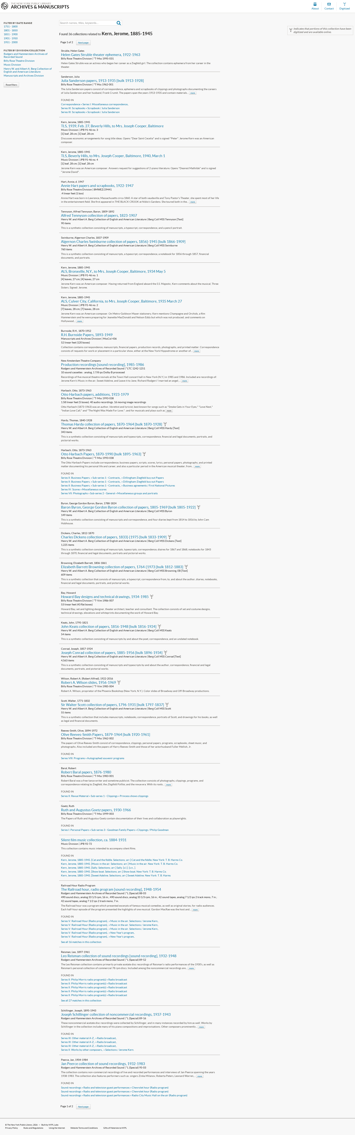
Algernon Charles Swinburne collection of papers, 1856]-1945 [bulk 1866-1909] (123, 242)
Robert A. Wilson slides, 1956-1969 (88, 682)
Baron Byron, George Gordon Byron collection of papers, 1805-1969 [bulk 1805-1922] (128, 507)
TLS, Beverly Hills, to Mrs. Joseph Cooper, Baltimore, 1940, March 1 (113, 156)
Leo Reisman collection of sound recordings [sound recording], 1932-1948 (118, 956)
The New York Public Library (19, 1125)
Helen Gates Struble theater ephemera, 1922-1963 (100, 55)
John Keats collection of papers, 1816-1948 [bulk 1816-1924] (108, 626)
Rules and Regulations (33, 1128)
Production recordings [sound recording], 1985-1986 (102, 365)
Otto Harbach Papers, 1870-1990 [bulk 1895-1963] (101, 454)
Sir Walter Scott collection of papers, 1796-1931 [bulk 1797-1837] (112, 705)
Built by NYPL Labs (49, 1125)
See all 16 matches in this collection (81, 941)
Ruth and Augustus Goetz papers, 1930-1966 (96, 810)
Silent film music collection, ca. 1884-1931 (93, 840)
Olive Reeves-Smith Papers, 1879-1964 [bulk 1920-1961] (105, 734)
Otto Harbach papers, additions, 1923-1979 (95, 394)
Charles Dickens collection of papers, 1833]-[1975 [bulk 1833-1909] (114, 537)
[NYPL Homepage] (4, 6)
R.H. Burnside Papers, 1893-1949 (87, 335)
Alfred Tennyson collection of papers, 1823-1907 (99, 215)
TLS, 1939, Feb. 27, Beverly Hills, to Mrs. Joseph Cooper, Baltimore (112, 126)
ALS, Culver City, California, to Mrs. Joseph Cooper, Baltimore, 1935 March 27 (121, 301)
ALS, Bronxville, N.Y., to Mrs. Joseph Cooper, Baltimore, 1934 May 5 (113, 271)
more (192, 93)
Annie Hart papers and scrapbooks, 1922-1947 (97, 186)
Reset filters (11, 85)
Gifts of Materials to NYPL (115, 1128)
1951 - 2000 (11, 42)
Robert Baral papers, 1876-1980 (86, 772)
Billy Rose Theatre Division (19, 60)
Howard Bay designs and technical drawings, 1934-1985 (105, 597)
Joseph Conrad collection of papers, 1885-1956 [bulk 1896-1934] (112, 653)
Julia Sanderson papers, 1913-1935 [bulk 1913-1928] (102, 81)
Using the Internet (57, 1128)
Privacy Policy (11, 1128)
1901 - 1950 (11, 38)
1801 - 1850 (11, 30)
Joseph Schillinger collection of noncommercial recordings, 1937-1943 (116, 1014)
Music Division (12, 64)
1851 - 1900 (11, 34)
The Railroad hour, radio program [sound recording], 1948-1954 (111, 889)
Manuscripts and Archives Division (24, 75)
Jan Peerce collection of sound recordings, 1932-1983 (103, 1064)
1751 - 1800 (11, 26)
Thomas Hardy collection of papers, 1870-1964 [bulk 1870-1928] (111, 424)
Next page (83, 42)
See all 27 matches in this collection (81, 1000)
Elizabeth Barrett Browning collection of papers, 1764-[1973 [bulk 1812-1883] (122, 567)
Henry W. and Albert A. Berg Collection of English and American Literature (28, 70)
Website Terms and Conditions (84, 1128)
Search (119, 23)
